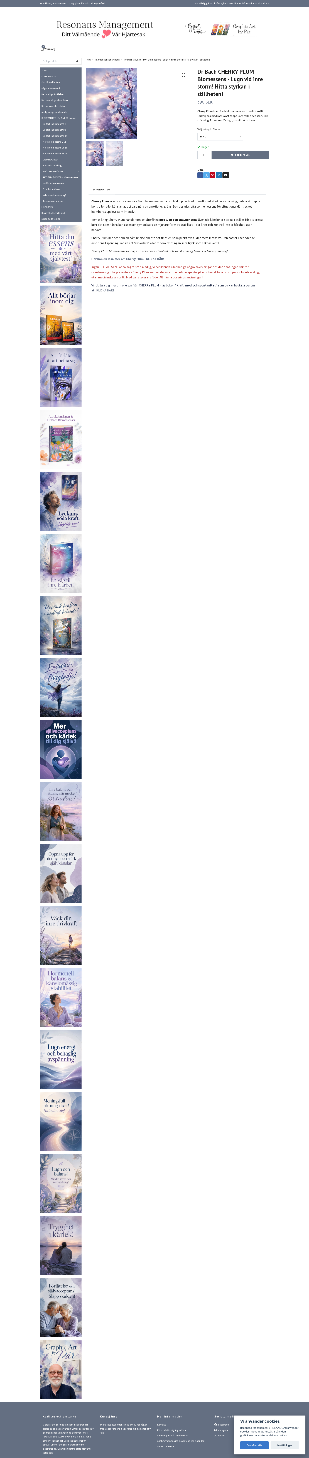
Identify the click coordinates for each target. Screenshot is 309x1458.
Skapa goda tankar (50, 218)
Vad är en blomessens (53, 183)
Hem (88, 59)
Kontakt (161, 1424)
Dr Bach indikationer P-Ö (55, 135)
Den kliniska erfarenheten (53, 106)
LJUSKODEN (47, 207)
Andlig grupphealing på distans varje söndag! (181, 1440)
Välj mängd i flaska (208, 129)
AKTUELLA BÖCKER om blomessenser (61, 177)
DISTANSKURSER (50, 159)
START (44, 70)
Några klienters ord (50, 88)
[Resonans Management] (102, 29)
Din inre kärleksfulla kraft (53, 212)
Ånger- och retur (166, 1446)
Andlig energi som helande (54, 112)
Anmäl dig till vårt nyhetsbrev (172, 1435)
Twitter (221, 1435)
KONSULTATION (48, 76)
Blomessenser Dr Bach (107, 59)
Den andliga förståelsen (52, 94)
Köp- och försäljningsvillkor (171, 1430)
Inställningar (284, 1445)
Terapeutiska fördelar (53, 201)
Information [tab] (102, 189)
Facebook (223, 1424)
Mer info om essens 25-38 (55, 153)
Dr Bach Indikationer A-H (55, 123)
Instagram (223, 1430)
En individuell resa (51, 189)
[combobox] (220, 136)
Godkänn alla (254, 1445)
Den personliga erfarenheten (54, 100)
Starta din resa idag (52, 165)
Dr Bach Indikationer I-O (54, 129)
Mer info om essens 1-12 (54, 141)
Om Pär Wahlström (50, 82)
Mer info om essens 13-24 (55, 147)
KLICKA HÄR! (105, 290)
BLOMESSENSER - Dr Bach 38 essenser (59, 118)
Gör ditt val (242, 154)
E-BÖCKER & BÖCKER (53, 171)
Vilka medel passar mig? (54, 195)
